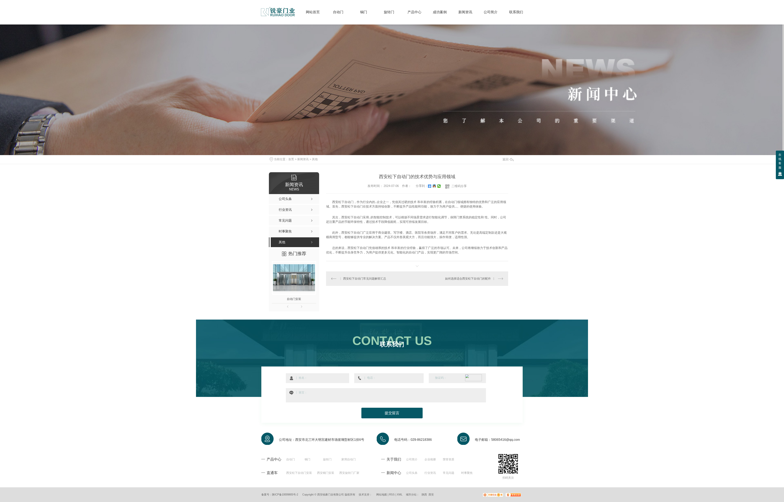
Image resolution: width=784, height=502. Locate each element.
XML (399, 494)
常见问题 (448, 472)
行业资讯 (430, 472)
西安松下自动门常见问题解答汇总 (364, 278)
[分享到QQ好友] (434, 186)
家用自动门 (348, 459)
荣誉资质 (448, 459)
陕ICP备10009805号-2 (285, 494)
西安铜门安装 (325, 472)
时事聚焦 (467, 472)
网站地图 (381, 494)
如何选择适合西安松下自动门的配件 (468, 278)
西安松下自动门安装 (299, 472)
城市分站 (411, 494)
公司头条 (412, 472)
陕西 (424, 494)
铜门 (307, 459)
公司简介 (412, 459)
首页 (291, 159)
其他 (315, 159)
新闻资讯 (303, 159)
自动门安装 (294, 299)
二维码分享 (459, 186)
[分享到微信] (439, 186)
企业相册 (430, 459)
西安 (431, 494)
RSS (392, 494)
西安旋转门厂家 (349, 472)
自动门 (290, 459)
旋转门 (327, 459)
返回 (505, 159)
